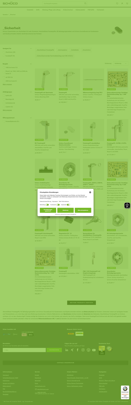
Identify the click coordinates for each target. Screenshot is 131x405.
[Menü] (128, 387)
